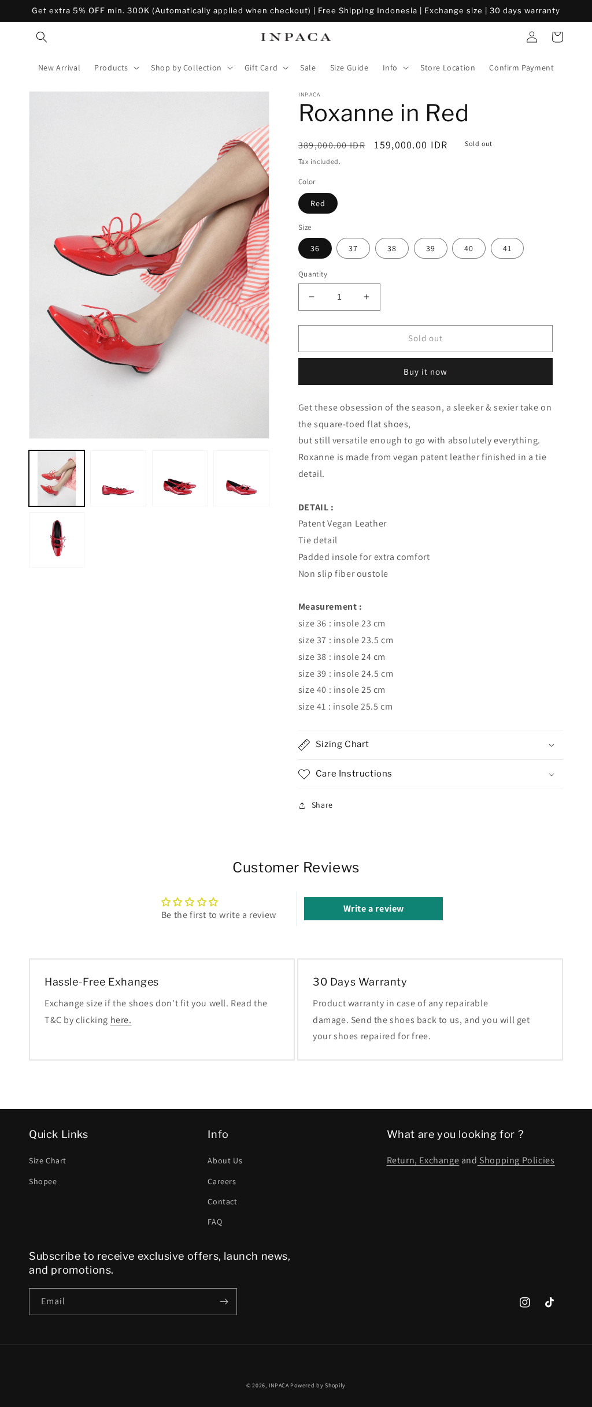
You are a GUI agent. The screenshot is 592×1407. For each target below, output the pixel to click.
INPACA (279, 1385)
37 (353, 248)
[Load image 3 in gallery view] (180, 478)
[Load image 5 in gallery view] (56, 540)
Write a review (373, 908)
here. (121, 1020)
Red (317, 203)
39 (430, 248)
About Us (225, 1160)
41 (507, 248)
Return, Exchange (423, 1160)
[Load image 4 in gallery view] (241, 478)
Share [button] (322, 805)
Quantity (312, 274)
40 (468, 248)
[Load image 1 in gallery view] (56, 478)
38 (392, 248)
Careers (222, 1181)
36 (315, 248)
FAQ (215, 1221)
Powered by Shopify (318, 1385)
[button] (41, 37)
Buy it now (425, 371)
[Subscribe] (223, 1301)
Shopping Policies (516, 1160)
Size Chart (47, 1160)
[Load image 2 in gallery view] (118, 478)
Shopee (43, 1181)
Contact (222, 1201)
